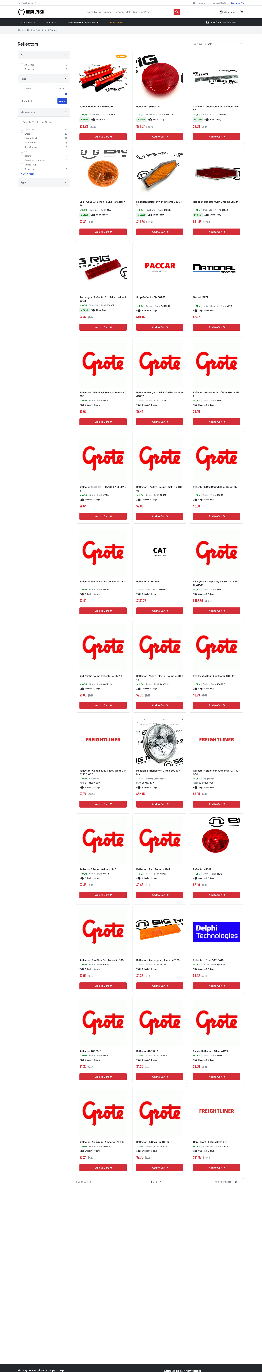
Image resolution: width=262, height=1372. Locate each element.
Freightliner (94, 778)
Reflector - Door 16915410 (208, 960)
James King (94, 114)
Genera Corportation (156, 778)
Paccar (149, 306)
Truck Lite (207, 114)
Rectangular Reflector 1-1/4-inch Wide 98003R (102, 299)
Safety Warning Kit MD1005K (96, 106)
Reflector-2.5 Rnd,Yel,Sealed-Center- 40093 (102, 394)
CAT (148, 589)
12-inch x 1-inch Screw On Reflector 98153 (216, 108)
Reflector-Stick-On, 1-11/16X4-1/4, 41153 (102, 488)
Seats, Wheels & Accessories (81, 22)
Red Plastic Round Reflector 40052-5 (214, 675)
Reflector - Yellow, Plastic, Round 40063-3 (159, 677)
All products (26, 22)
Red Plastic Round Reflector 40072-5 (101, 675)
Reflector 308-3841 (147, 581)
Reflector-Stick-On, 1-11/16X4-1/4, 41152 (216, 394)
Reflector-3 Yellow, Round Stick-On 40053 (159, 488)
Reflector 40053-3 (90, 1051)
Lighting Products (35, 30)
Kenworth (150, 114)
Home (21, 30)
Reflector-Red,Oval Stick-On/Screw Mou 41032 (159, 394)
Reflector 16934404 (148, 106)
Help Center (201, 3)
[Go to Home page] (31, 12)
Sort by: (198, 44)
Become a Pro (237, 3)
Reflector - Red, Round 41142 (153, 869)
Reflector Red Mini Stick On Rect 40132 (102, 581)
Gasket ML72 (200, 297)
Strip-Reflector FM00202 (151, 297)
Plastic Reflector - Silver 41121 (210, 1051)
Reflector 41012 (202, 869)
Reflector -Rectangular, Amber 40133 (158, 960)
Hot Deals (117, 22)
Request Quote (219, 3)
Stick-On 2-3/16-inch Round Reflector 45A (102, 203)
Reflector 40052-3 (147, 1051)
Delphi (206, 964)
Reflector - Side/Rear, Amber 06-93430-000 (216, 772)
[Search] (177, 12)
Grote (92, 400)
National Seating (210, 306)
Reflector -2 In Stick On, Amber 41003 (101, 960)
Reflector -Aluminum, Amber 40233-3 (101, 1141)
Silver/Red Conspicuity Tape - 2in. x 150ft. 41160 (216, 583)
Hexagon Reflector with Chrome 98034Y (159, 203)
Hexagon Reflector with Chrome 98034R (216, 201)
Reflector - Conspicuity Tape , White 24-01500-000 (102, 772)
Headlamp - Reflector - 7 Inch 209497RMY (158, 772)
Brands (49, 22)
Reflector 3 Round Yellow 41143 (97, 869)
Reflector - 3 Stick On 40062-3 (154, 1141)
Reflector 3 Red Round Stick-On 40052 (215, 486)
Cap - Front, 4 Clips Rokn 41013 (211, 1141)
